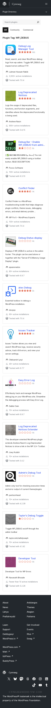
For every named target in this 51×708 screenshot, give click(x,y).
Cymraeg (13, 672)
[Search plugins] (38, 22)
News (5, 607)
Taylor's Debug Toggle (31, 515)
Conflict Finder (26, 188)
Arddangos (32, 602)
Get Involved (33, 625)
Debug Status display (30, 238)
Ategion (30, 612)
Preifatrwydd (9, 616)
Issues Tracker (26, 330)
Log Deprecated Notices (27, 94)
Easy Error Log (26, 380)
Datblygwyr (8, 634)
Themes (31, 607)
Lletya (5, 612)
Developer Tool (27, 558)
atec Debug (24, 287)
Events (30, 629)
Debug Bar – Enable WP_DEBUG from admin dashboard (31, 144)
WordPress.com (11, 647)
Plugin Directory (9, 12)
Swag (31, 638)
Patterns (31, 616)
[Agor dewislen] (47, 4)
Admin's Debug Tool (29, 472)
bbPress (8, 656)
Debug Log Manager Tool (26, 47)
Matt (6, 651)
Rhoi (30, 634)
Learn (5, 625)
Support (6, 629)
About (5, 602)
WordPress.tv (10, 638)
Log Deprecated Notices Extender (28, 428)
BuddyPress (10, 661)
